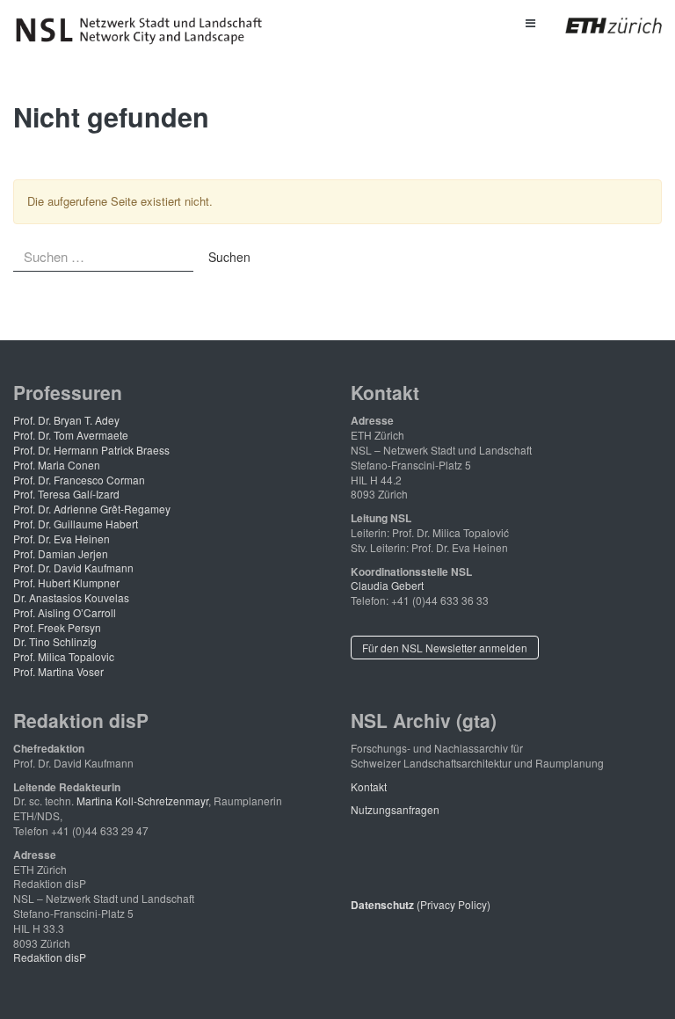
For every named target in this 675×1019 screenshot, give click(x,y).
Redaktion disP (49, 957)
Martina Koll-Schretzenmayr (142, 800)
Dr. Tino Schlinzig (55, 641)
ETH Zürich (600, 25)
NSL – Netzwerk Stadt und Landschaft (145, 31)
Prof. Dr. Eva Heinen (61, 538)
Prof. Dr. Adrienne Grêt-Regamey (92, 508)
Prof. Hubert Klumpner (66, 582)
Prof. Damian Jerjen (60, 553)
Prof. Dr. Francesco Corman (79, 479)
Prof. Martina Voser (58, 671)
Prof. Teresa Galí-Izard (66, 493)
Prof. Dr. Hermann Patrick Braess (91, 449)
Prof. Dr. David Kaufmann (73, 567)
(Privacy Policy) (420, 904)
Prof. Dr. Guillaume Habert (75, 523)
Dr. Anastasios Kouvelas (71, 597)
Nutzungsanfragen (395, 809)
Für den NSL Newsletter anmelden (444, 647)
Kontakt (369, 786)
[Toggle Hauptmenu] (529, 22)
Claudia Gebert (387, 585)
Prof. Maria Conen (56, 464)
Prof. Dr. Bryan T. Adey (66, 419)
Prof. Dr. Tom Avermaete (70, 434)
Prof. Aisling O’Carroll (64, 612)
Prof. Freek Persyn (57, 627)
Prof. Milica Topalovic (63, 656)
